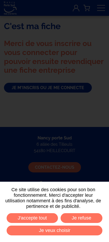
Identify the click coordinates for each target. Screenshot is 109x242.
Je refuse (81, 218)
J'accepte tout (32, 218)
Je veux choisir (54, 230)
